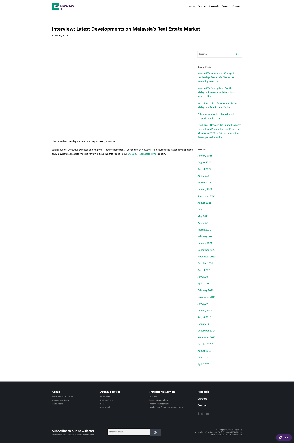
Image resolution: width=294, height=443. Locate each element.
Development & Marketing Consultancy (166, 407)
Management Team (60, 400)
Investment (105, 397)
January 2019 (205, 310)
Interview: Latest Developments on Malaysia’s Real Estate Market (217, 105)
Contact (202, 406)
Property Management (159, 404)
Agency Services (110, 391)
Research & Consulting (158, 400)
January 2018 (205, 324)
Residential (105, 407)
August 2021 (204, 202)
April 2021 (203, 223)
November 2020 (206, 256)
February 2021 (205, 236)
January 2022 (205, 189)
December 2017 (206, 330)
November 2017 (206, 337)
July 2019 (203, 303)
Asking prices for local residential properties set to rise (216, 116)
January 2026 (205, 155)
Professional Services (162, 391)
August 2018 (204, 317)
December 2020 (206, 250)
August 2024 (204, 162)
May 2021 (203, 216)
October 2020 (205, 263)
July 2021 (203, 209)
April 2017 (203, 364)
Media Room (57, 404)
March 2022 (204, 182)
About (56, 391)
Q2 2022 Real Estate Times (143, 154)
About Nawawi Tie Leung (62, 397)
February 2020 (205, 290)
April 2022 (203, 176)
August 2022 (204, 169)
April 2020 (203, 283)
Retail (102, 404)
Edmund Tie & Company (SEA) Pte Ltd (226, 432)
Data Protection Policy (232, 435)
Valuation (153, 397)
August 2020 (204, 270)
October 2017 (205, 344)
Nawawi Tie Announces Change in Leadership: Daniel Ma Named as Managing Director (216, 77)
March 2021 (204, 229)
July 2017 (203, 357)
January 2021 (205, 243)
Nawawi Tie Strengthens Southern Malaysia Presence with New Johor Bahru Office (217, 92)
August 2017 (204, 351)
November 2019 (206, 297)
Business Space (106, 400)
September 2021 (207, 196)
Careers (202, 399)
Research (203, 392)
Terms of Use (215, 435)
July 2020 (203, 276)
